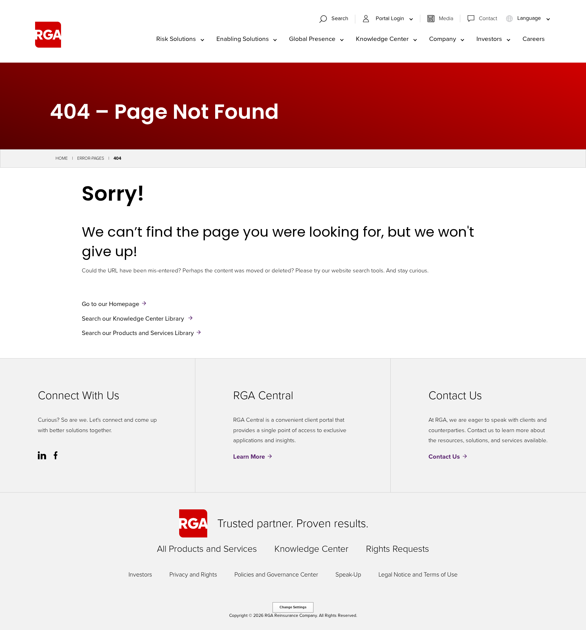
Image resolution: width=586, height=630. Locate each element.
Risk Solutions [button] (176, 38)
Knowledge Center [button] (382, 38)
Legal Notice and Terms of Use (418, 574)
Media (446, 18)
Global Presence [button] (312, 38)
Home (62, 158)
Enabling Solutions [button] (242, 38)
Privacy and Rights (193, 574)
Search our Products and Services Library (138, 332)
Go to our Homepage (110, 303)
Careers (534, 38)
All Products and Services (207, 548)
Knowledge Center (311, 548)
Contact (488, 18)
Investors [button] (489, 38)
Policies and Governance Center (276, 574)
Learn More (249, 456)
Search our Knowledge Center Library (134, 318)
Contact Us (444, 456)
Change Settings (293, 607)
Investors (140, 574)
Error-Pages (90, 158)
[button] (336, 19)
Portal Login (391, 18)
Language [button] (529, 18)
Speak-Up (348, 574)
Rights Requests (397, 548)
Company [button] (442, 38)
